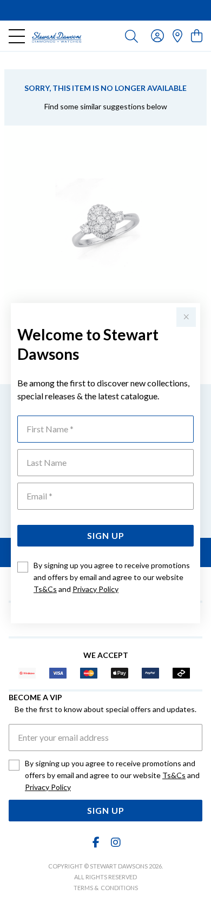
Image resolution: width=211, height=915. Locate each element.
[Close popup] (186, 317)
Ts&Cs (45, 589)
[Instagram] (115, 842)
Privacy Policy (95, 589)
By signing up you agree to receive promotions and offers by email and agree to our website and (112, 577)
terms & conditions (106, 887)
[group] (105, 10)
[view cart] (196, 35)
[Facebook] (96, 842)
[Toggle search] (131, 36)
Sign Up (105, 535)
